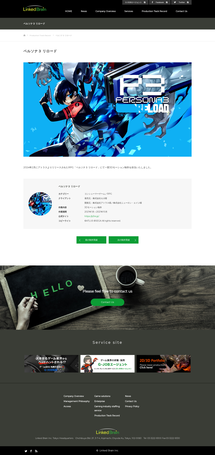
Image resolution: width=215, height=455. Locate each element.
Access (67, 406)
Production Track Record (154, 11)
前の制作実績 (91, 240)
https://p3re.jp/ (92, 216)
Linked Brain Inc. (109, 450)
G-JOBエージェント (133, 2)
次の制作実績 (123, 240)
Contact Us (181, 11)
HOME (68, 11)
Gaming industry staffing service (107, 408)
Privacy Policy (132, 406)
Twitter (182, 2)
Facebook (160, 2)
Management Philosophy (77, 401)
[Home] (24, 30)
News (84, 11)
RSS (36, 450)
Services (128, 11)
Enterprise (99, 401)
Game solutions (102, 396)
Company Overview (106, 11)
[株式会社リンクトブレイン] (34, 8)
